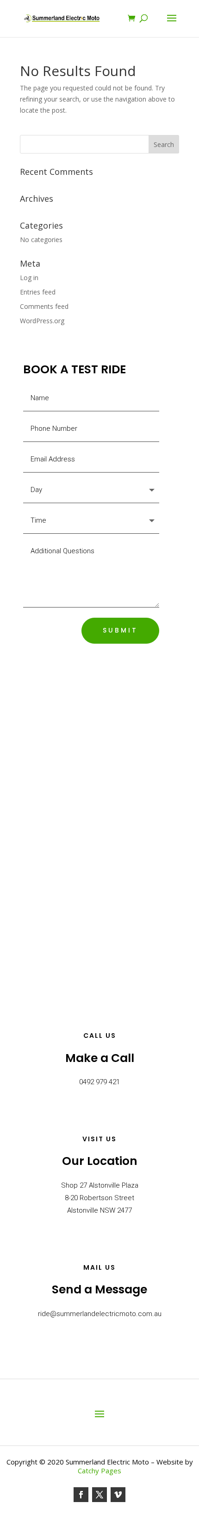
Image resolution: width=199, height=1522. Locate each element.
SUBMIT (120, 630)
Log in (29, 277)
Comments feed (44, 306)
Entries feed (38, 292)
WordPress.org (42, 320)
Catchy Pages (99, 1470)
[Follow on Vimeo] (118, 1494)
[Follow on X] (99, 1494)
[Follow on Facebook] (81, 1494)
